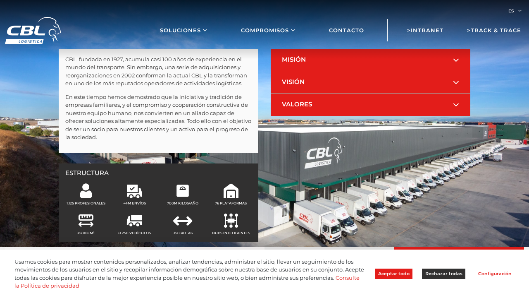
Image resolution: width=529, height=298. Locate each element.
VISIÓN (293, 82)
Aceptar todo (394, 273)
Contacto (346, 30)
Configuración (495, 273)
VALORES (297, 104)
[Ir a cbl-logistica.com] (33, 29)
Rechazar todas (443, 273)
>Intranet (425, 30)
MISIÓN (294, 59)
